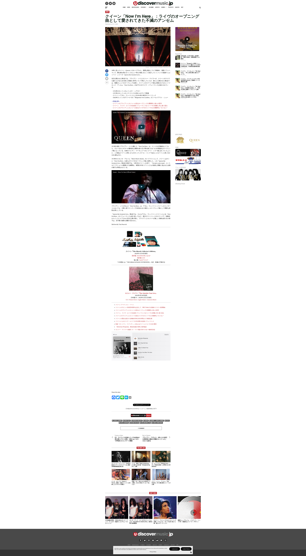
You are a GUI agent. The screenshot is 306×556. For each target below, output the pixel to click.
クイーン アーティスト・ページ (125, 304)
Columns (151, 7)
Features (143, 7)
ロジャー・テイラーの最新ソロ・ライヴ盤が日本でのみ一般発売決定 (135, 329)
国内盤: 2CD (141, 258)
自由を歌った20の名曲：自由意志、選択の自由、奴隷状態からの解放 (190, 57)
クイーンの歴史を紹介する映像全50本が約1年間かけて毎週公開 (134, 318)
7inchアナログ (143, 260)
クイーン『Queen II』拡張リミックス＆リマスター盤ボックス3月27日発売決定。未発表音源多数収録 (190, 64)
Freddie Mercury (137, 420)
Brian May (127, 420)
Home (124, 7)
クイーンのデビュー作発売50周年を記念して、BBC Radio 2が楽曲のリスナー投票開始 (140, 307)
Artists (157, 7)
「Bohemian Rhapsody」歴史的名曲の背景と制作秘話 (131, 327)
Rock (167, 420)
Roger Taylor (135, 422)
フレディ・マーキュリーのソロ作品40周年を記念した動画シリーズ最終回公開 (190, 80)
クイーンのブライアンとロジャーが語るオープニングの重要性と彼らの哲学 (137, 103)
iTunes (131, 300)
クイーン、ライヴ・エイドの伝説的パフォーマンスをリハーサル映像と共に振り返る (140, 106)
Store (135, 300)
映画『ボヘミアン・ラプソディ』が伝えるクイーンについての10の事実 (136, 324)
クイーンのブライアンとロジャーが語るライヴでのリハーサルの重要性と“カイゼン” (140, 108)
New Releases (135, 7)
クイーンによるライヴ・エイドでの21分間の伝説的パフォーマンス (135, 321)
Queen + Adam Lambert (157, 420)
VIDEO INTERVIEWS (157, 422)
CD (127, 300)
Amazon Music (151, 300)
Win (177, 545)
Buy (182, 7)
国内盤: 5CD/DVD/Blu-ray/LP (141, 256)
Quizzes (177, 7)
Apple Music (142, 300)
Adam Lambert (118, 420)
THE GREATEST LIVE (145, 422)
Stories (142, 545)
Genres (163, 7)
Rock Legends (124, 422)
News (128, 7)
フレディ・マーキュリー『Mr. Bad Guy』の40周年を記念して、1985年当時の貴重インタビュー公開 (190, 87)
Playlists (170, 7)
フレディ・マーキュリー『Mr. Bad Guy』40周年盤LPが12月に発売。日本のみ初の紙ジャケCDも (190, 95)
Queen (146, 420)
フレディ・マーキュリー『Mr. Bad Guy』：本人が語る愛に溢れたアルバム (190, 72)
